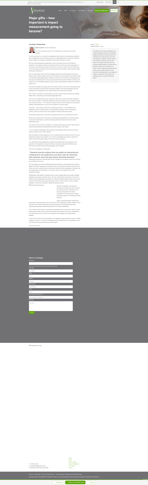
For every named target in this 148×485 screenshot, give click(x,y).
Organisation (32, 283)
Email (30, 273)
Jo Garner (96, 44)
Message (31, 299)
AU (114, 2)
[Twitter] (58, 467)
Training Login (99, 2)
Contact (71, 467)
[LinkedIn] (54, 467)
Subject (31, 278)
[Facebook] (61, 467)
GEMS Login (108, 2)
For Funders (72, 466)
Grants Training (72, 462)
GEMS (70, 460)
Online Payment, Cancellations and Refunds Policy (69, 474)
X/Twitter (31, 260)
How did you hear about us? (36, 294)
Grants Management (74, 464)
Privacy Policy (37, 474)
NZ (118, 2)
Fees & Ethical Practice (48, 474)
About (70, 458)
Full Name (32, 268)
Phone (31, 289)
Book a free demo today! (34, 4)
